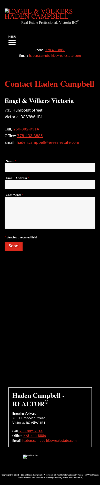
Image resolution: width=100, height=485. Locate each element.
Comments (15, 195)
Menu (12, 36)
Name (11, 161)
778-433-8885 (55, 50)
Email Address (17, 178)
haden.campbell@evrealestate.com (55, 56)
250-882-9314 (26, 129)
